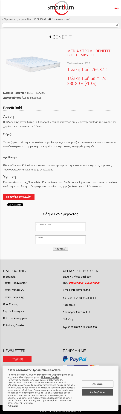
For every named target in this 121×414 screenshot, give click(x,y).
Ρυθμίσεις (13, 406)
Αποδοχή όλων (97, 392)
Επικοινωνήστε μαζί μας (77, 276)
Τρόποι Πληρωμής (13, 297)
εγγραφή (17, 358)
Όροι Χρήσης (10, 304)
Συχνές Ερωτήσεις (14, 311)
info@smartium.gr (81, 289)
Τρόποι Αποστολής (14, 290)
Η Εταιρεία (9, 276)
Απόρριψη (97, 384)
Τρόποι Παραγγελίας (15, 282)
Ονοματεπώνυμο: (44, 225)
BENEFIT (62, 37)
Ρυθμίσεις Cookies (13, 325)
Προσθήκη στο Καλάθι (18, 196)
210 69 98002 (39, 19)
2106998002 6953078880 (84, 282)
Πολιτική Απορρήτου (15, 318)
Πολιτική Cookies (50, 377)
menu (4, 8)
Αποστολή (60, 248)
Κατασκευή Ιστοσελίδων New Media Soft (60, 411)
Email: (40, 238)
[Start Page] (61, 8)
